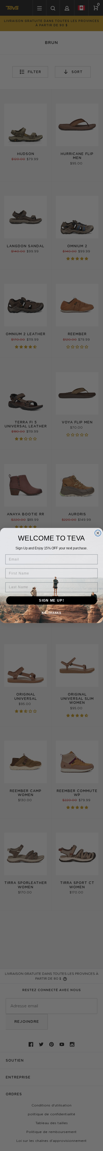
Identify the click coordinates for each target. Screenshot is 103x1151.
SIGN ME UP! (51, 600)
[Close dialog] (98, 533)
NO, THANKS (51, 612)
